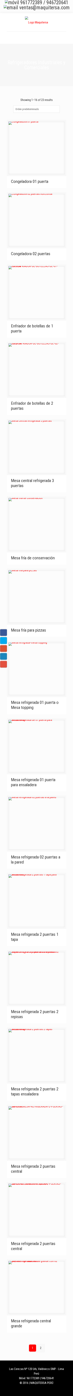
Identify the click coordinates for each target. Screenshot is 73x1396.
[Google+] (34, 1389)
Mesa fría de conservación (33, 557)
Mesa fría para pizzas (28, 630)
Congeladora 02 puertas (30, 253)
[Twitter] (39, 1389)
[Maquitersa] (36, 22)
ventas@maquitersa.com (44, 7)
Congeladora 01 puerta (29, 181)
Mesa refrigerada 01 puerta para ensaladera (33, 782)
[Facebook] (28, 1389)
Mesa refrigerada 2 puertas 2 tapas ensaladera (34, 1091)
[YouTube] (45, 1389)
